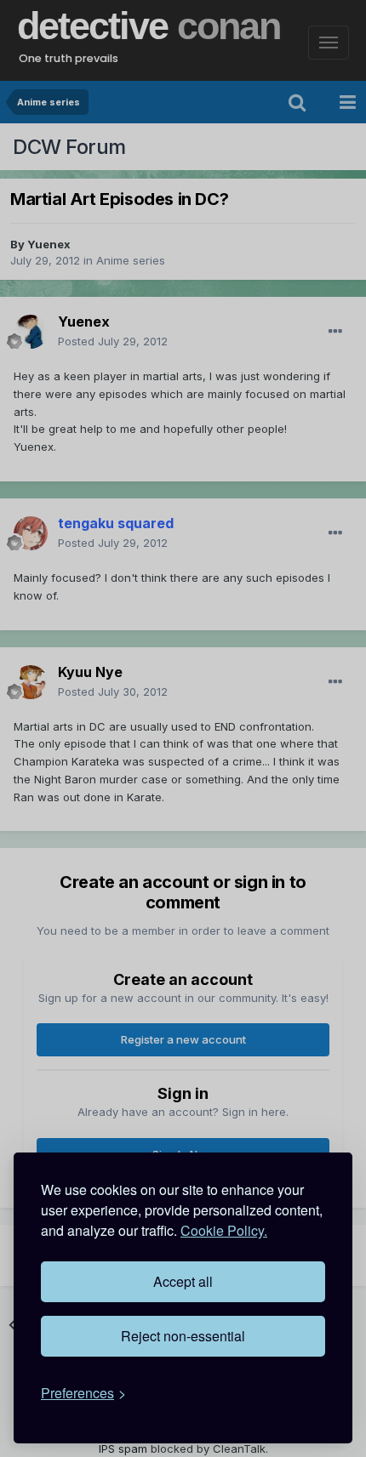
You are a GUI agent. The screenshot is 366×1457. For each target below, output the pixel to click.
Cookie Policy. (223, 1230)
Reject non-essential (183, 1336)
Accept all (183, 1281)
